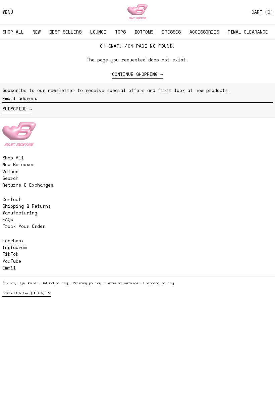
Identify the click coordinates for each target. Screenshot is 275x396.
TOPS (120, 32)
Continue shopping (135, 74)
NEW (37, 32)
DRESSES (171, 32)
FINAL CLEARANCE (248, 32)
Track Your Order (23, 226)
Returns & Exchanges (27, 185)
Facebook (13, 241)
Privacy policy (87, 283)
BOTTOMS (143, 32)
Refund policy (55, 283)
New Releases (18, 164)
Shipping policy (159, 283)
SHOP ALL (13, 32)
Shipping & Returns (26, 206)
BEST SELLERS (65, 32)
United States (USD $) (24, 293)
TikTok (10, 254)
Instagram (14, 247)
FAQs (7, 219)
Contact (11, 199)
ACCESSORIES (204, 32)
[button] (262, 12)
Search (10, 178)
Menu (7, 12)
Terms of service (122, 283)
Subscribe (14, 108)
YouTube (11, 261)
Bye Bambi (27, 283)
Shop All (13, 157)
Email (9, 268)
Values (10, 171)
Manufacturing (19, 212)
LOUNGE (98, 32)
